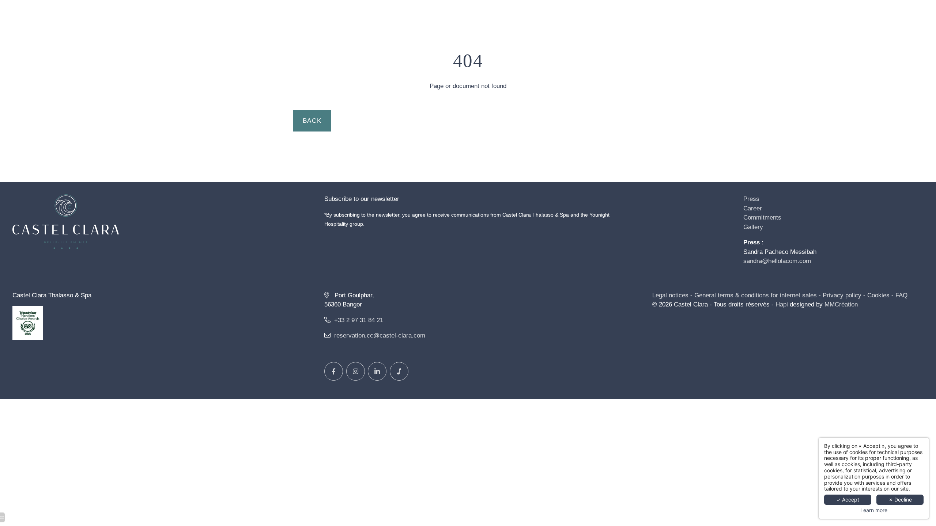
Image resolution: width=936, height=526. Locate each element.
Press (751, 198)
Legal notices (670, 295)
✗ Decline (900, 499)
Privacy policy (842, 295)
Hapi (781, 304)
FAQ (901, 295)
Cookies (878, 295)
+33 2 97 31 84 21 (358, 320)
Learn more (873, 510)
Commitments (762, 217)
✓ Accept (847, 499)
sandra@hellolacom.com (777, 261)
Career (752, 208)
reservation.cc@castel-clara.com (379, 335)
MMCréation (841, 304)
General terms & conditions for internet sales (755, 295)
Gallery (753, 227)
